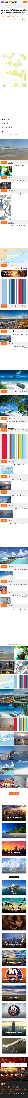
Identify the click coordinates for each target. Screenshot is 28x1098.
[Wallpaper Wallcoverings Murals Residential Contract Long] (21, 781)
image (3, 22)
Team (6, 1087)
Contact (11, 1087)
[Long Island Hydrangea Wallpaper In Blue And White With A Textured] (21, 667)
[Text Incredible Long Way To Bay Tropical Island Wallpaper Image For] (7, 710)
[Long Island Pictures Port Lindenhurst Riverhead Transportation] (7, 653)
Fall (13, 1070)
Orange (9, 1070)
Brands (24, 6)
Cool (19, 1068)
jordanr (6, 131)
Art (6, 6)
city (14, 19)
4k (1, 6)
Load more (14, 793)
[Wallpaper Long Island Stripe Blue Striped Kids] (21, 682)
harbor (3, 19)
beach (18, 16)
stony (9, 19)
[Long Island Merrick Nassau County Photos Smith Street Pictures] (7, 682)
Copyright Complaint (6, 1089)
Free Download (14, 134)
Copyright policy (17, 1089)
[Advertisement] (14, 38)
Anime (11, 6)
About (2, 1087)
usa (24, 19)
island (8, 16)
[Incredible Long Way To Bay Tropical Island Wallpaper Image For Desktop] (21, 710)
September (4, 1070)
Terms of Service (9, 1091)
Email (19, 1087)
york (13, 16)
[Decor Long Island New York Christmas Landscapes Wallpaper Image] (7, 781)
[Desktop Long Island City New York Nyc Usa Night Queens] (7, 667)
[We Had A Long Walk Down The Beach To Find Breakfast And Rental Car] (21, 767)
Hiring (15, 1087)
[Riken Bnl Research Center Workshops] (7, 738)
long (3, 16)
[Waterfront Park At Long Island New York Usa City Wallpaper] (21, 753)
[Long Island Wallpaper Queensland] (21, 738)
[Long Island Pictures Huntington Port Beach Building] (7, 753)
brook (19, 19)
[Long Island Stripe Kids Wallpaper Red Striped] (21, 724)
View (4, 162)
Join (25, 2)
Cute (22, 1068)
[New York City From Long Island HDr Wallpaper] (21, 696)
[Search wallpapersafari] (3, 1065)
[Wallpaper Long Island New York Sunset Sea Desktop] (7, 696)
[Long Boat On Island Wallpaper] (21, 653)
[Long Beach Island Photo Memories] (7, 724)
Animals (17, 6)
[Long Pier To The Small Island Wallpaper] (7, 767)
